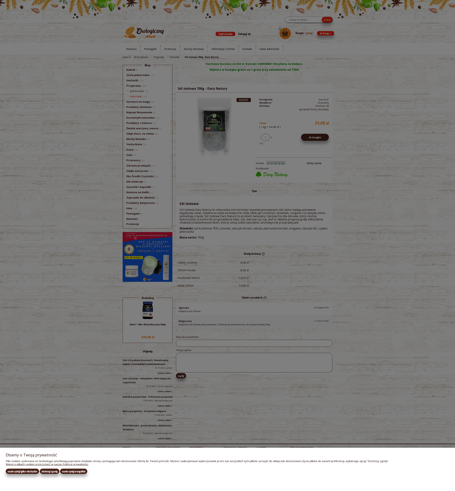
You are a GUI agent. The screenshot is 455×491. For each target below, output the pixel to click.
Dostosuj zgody (50, 471)
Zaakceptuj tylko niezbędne (22, 471)
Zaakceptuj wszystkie (73, 471)
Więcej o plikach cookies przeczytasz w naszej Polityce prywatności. (47, 464)
